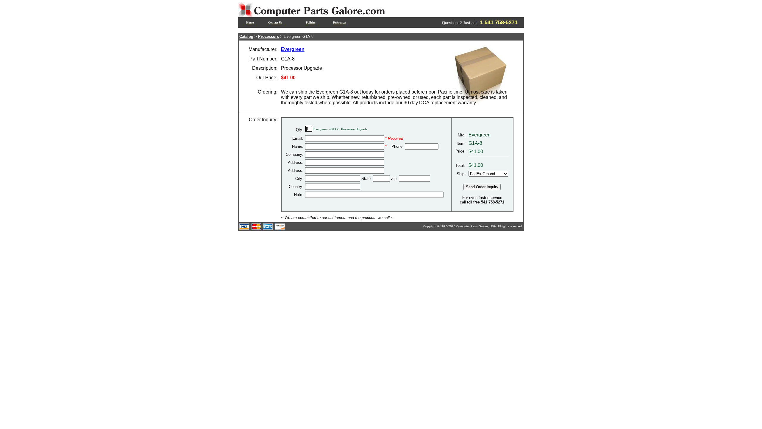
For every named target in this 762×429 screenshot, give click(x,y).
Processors (268, 36)
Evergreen (293, 49)
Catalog (246, 36)
